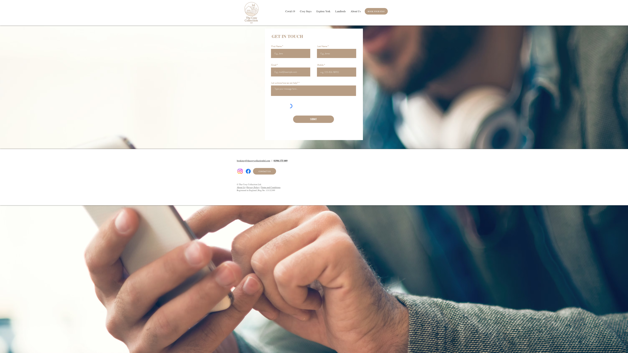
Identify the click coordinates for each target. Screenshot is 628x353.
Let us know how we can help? (284, 83)
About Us (241, 187)
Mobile (320, 65)
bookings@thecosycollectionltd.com (253, 160)
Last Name (322, 46)
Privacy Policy (253, 187)
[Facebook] (248, 171)
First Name (276, 46)
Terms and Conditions (270, 187)
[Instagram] (240, 171)
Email (273, 65)
